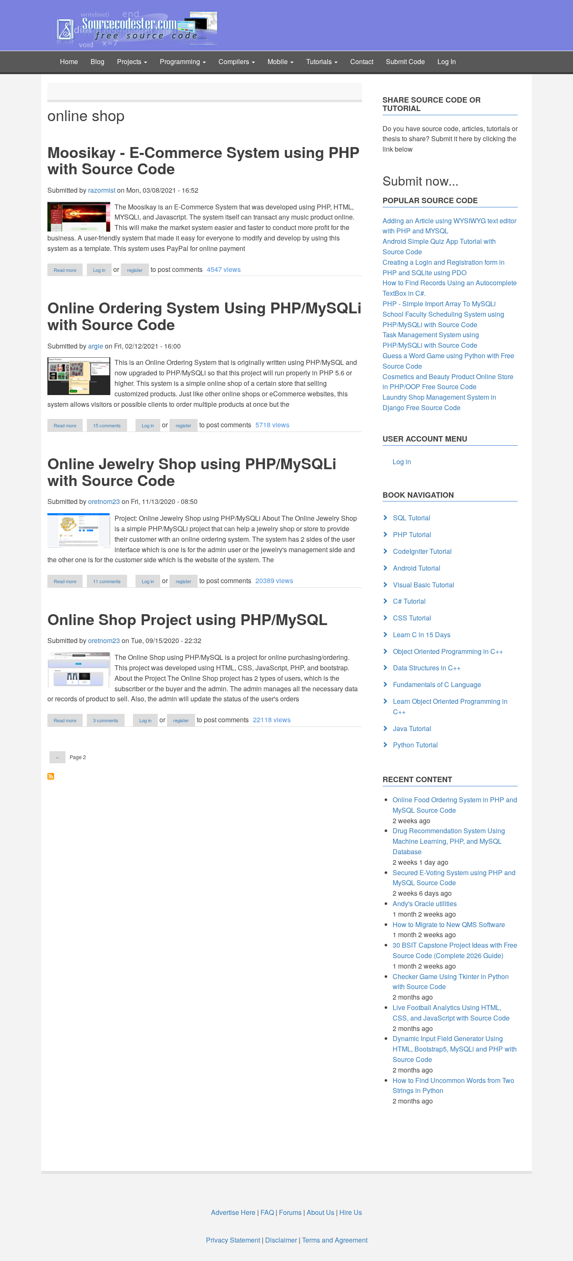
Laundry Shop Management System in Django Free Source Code (439, 402)
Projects (130, 61)
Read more (68, 270)
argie (95, 346)
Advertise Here (233, 1212)
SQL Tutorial (411, 517)
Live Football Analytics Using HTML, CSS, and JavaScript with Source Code (451, 1013)
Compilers (235, 61)
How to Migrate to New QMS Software (449, 924)
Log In (447, 61)
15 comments (107, 425)
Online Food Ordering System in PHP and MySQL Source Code (455, 805)
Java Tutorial (412, 728)
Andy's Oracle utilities (425, 903)
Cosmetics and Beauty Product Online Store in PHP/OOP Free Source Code (448, 382)
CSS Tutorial (412, 618)
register (135, 269)
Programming (181, 61)
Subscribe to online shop (50, 776)
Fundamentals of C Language (437, 684)
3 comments (105, 720)
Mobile (278, 61)
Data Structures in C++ (427, 667)
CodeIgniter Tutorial (422, 551)
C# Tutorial (409, 601)
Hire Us (350, 1212)
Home (69, 61)
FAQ (267, 1212)
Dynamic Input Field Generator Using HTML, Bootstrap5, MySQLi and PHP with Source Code (455, 1049)
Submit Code (405, 61)
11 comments (107, 581)
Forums (290, 1212)
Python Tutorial (415, 744)
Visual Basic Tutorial (423, 584)
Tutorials (319, 61)
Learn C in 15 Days (422, 634)
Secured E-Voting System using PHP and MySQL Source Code (454, 878)
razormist (101, 190)
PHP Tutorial (412, 534)
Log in (99, 269)
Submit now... (420, 180)
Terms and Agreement (334, 1240)
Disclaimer (281, 1240)
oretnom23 (104, 501)
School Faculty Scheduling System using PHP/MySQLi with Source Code (443, 319)
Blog (97, 61)
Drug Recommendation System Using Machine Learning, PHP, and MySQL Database (449, 841)
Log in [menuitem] (402, 461)
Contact (361, 61)
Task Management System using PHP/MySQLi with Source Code (431, 340)
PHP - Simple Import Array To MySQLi (439, 303)
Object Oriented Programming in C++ (448, 651)
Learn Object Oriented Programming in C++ (450, 706)
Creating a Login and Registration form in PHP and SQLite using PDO (444, 267)
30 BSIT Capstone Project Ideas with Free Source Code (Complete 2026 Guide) (455, 950)
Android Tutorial (416, 568)
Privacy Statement (233, 1240)
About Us (320, 1212)
